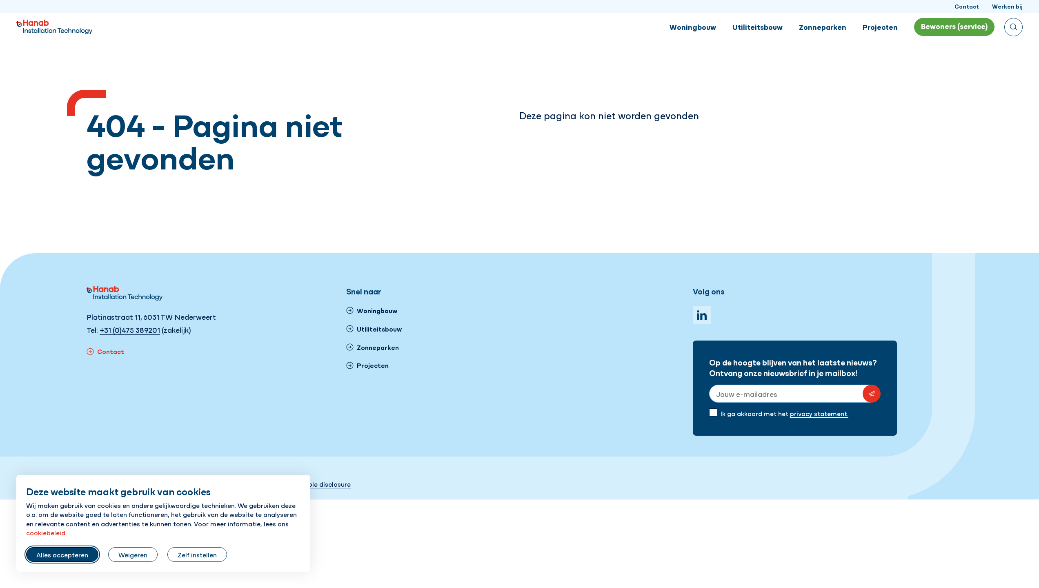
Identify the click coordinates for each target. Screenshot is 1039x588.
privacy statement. (819, 413)
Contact (966, 6)
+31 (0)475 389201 (130, 330)
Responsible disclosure (315, 483)
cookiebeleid (45, 532)
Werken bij (1007, 6)
